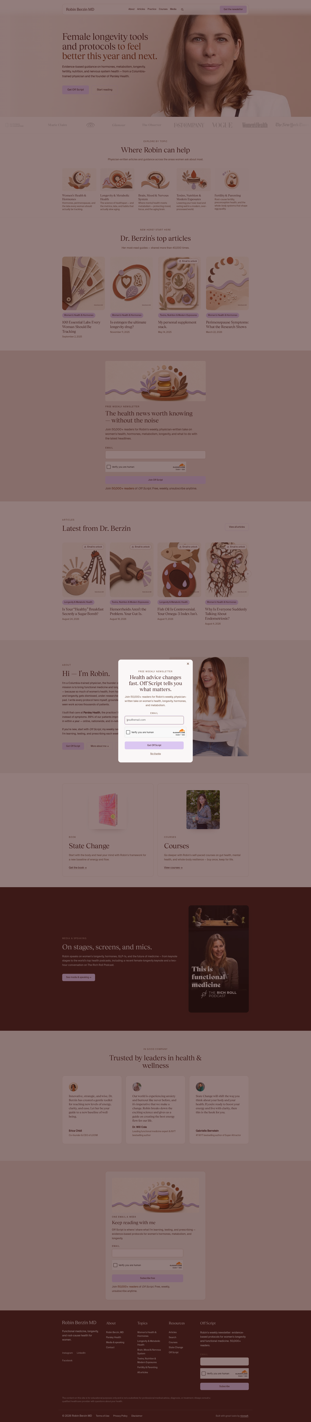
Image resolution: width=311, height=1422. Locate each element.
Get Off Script (154, 745)
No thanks (155, 754)
